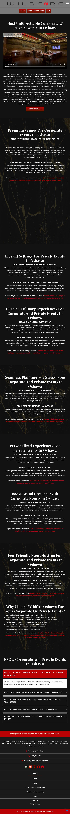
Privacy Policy (35, 804)
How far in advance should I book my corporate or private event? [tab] (34, 717)
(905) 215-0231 (36, 756)
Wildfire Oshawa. (29, 811)
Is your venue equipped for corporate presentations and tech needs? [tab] (32, 700)
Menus (22, 11)
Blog (35, 796)
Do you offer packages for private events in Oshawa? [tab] (31, 709)
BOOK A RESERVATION (36, 11)
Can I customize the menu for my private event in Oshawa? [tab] (33, 692)
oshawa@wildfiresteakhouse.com (36, 761)
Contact (35, 801)
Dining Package (35, 109)
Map (48, 11)
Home (35, 779)
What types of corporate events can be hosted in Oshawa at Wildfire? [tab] (33, 673)
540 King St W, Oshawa (36, 751)
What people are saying (35, 792)
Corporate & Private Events (35, 787)
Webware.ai (48, 811)
